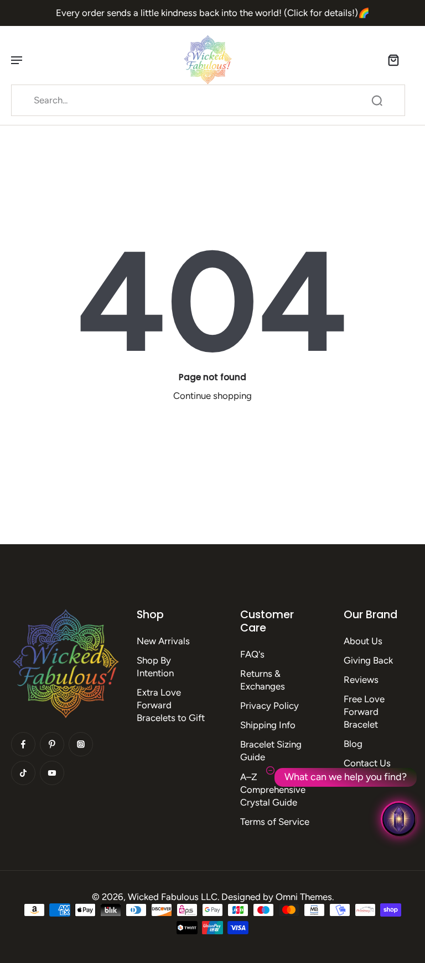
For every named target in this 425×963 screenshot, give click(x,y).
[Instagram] (81, 744)
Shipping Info (268, 724)
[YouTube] (52, 773)
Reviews (361, 679)
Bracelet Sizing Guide (271, 750)
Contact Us (367, 763)
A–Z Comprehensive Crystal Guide (272, 789)
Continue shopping (212, 395)
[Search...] (377, 100)
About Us (363, 640)
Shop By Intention (155, 666)
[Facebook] (23, 744)
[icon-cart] (393, 60)
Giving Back (368, 660)
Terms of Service (274, 821)
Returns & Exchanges (262, 680)
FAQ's (252, 654)
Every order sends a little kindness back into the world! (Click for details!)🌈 (213, 12)
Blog (353, 743)
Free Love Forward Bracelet (364, 711)
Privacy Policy (269, 705)
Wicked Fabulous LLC (172, 896)
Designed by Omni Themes (276, 896)
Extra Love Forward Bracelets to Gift (171, 705)
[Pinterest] (52, 744)
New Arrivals (163, 640)
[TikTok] (23, 773)
